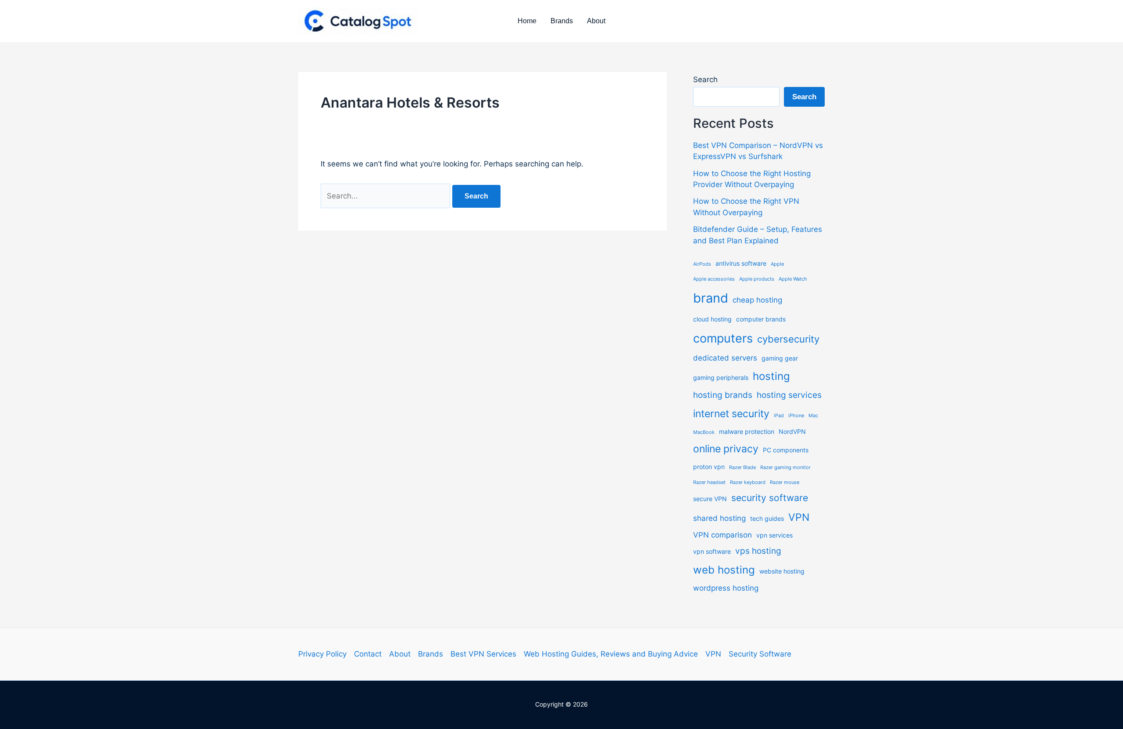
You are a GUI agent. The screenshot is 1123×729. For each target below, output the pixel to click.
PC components (785, 450)
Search (705, 79)
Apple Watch (793, 279)
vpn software (712, 551)
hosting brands (722, 395)
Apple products (756, 279)
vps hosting (758, 551)
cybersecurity (788, 339)
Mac (813, 416)
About (596, 21)
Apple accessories (714, 279)
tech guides (767, 518)
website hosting (782, 571)
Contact (368, 654)
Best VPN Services (483, 654)
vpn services (774, 535)
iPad (779, 416)
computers (723, 338)
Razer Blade (742, 467)
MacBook (704, 432)
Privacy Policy (322, 654)
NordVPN (792, 431)
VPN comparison (722, 535)
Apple (777, 264)
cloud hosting (712, 319)
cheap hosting (757, 300)
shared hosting (719, 518)
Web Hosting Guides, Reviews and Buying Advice (611, 654)
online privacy (725, 449)
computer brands (761, 319)
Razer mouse (784, 482)
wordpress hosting (725, 588)
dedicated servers (725, 358)
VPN (798, 517)
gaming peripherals (720, 377)
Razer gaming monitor (785, 467)
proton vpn (709, 466)
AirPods (702, 264)
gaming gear (780, 358)
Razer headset (709, 482)
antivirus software (740, 263)
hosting (771, 376)
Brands (562, 21)
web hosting (724, 569)
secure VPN (710, 498)
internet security (731, 414)
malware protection (746, 431)
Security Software (760, 654)
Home (527, 21)
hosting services (789, 395)
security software (769, 497)
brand (710, 298)
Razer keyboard (747, 482)
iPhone (796, 416)
